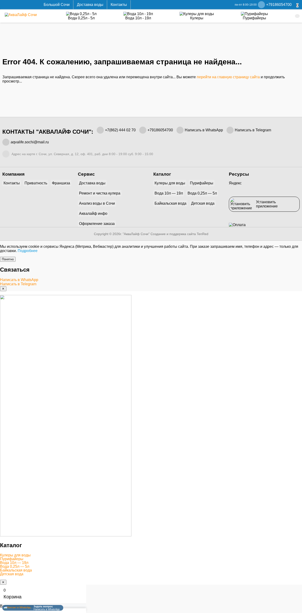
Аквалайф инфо (93, 213)
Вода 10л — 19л (169, 193)
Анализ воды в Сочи (97, 203)
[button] (151, 555)
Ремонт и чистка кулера (99, 193)
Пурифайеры (201, 183)
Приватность (36, 183)
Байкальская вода (170, 203)
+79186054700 (160, 130)
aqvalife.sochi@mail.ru (30, 142)
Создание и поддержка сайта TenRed (179, 234)
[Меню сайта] (297, 16)
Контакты (119, 5)
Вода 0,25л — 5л (202, 193)
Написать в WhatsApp (204, 130)
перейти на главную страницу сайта (228, 77)
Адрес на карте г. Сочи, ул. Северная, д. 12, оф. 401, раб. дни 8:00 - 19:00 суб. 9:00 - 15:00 (82, 154)
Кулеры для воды (170, 183)
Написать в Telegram (253, 130)
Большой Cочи (57, 5)
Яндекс (235, 183)
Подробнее (28, 251)
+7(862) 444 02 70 (120, 130)
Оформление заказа (97, 224)
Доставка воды (90, 5)
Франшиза (61, 183)
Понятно (8, 259)
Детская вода (202, 203)
